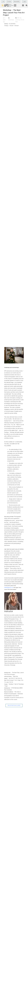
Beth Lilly (19, 18)
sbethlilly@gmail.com (8, 587)
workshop (17, 19)
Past (16, 21)
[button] (15, 5)
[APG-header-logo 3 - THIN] (7, 5)
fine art (22, 19)
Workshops (11, 19)
